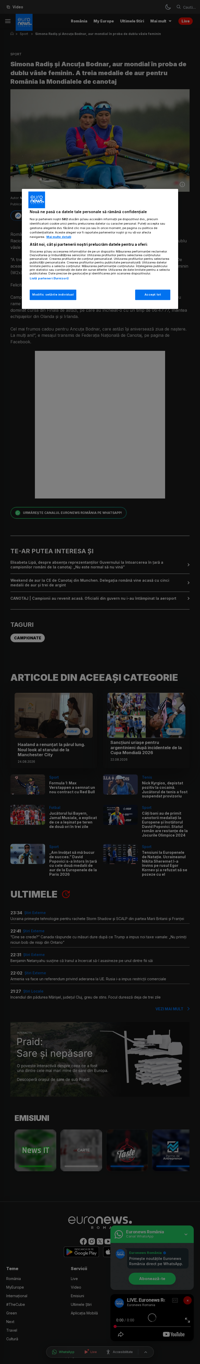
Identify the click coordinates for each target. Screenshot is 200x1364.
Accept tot (153, 294)
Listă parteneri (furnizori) (49, 278)
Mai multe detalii (58, 237)
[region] (100, 249)
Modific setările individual (53, 294)
